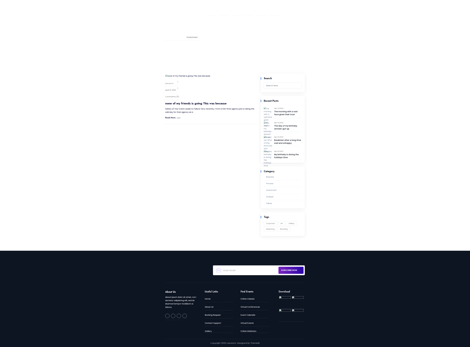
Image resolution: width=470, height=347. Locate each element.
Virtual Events (247, 323)
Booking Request (213, 315)
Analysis (269, 196)
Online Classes (247, 298)
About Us (223, 7)
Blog (260, 7)
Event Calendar (248, 315)
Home (209, 7)
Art (282, 223)
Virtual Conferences (250, 307)
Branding (284, 229)
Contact (274, 7)
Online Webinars (248, 331)
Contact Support (213, 323)
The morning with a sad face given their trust (285, 113)
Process (269, 183)
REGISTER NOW (309, 8)
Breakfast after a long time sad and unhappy (287, 142)
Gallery (291, 223)
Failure (269, 203)
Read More (170, 117)
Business (270, 177)
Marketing (270, 229)
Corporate (270, 223)
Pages (235, 7)
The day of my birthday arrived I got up (285, 127)
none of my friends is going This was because (196, 103)
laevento (169, 83)
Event (248, 7)
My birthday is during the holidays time (286, 156)
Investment (271, 190)
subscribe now (289, 270)
